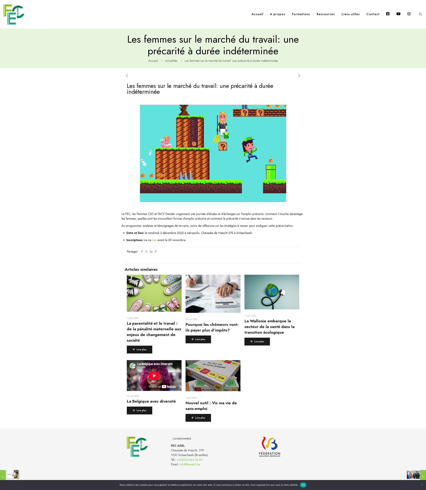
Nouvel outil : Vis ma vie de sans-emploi (211, 405)
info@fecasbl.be (190, 464)
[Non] (422, 485)
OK (303, 485)
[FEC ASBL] (13, 14)
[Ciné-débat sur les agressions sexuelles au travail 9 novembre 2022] (416, 476)
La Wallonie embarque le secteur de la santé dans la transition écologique (269, 326)
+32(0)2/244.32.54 (189, 460)
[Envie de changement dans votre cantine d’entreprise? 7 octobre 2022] (9, 476)
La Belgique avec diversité (151, 401)
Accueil (153, 61)
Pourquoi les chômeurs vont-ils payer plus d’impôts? (212, 327)
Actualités (171, 61)
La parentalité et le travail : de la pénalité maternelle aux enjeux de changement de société (154, 331)
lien (154, 240)
